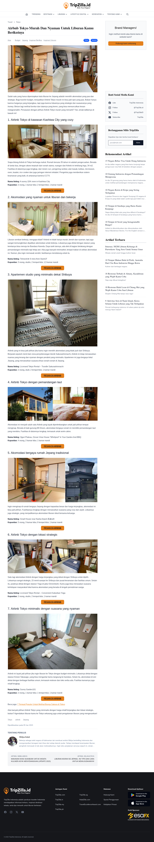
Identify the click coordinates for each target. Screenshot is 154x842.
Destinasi (47, 14)
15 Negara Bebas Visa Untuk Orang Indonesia (125, 160)
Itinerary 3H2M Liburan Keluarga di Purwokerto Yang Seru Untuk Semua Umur (124, 248)
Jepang (94, 40)
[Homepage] (27, 14)
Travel (10, 22)
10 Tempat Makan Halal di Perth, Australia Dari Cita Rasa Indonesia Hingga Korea (124, 261)
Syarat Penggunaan (111, 800)
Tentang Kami (113, 14)
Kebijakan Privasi (110, 804)
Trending (36, 14)
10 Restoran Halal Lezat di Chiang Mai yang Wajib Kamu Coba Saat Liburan (124, 288)
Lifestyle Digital (78, 14)
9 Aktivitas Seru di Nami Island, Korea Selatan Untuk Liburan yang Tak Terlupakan (124, 302)
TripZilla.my (59, 804)
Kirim (138, 143)
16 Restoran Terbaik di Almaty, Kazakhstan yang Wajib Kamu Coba (124, 275)
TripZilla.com (60, 795)
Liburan (61, 14)
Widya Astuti (24, 737)
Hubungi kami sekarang (126, 43)
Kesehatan (97, 14)
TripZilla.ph (59, 809)
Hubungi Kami (109, 795)
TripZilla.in (59, 800)
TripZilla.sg (83, 795)
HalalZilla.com (84, 800)
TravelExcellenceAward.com (90, 804)
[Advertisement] (125, 70)
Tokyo (18, 22)
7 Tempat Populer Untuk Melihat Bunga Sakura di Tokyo (41, 704)
